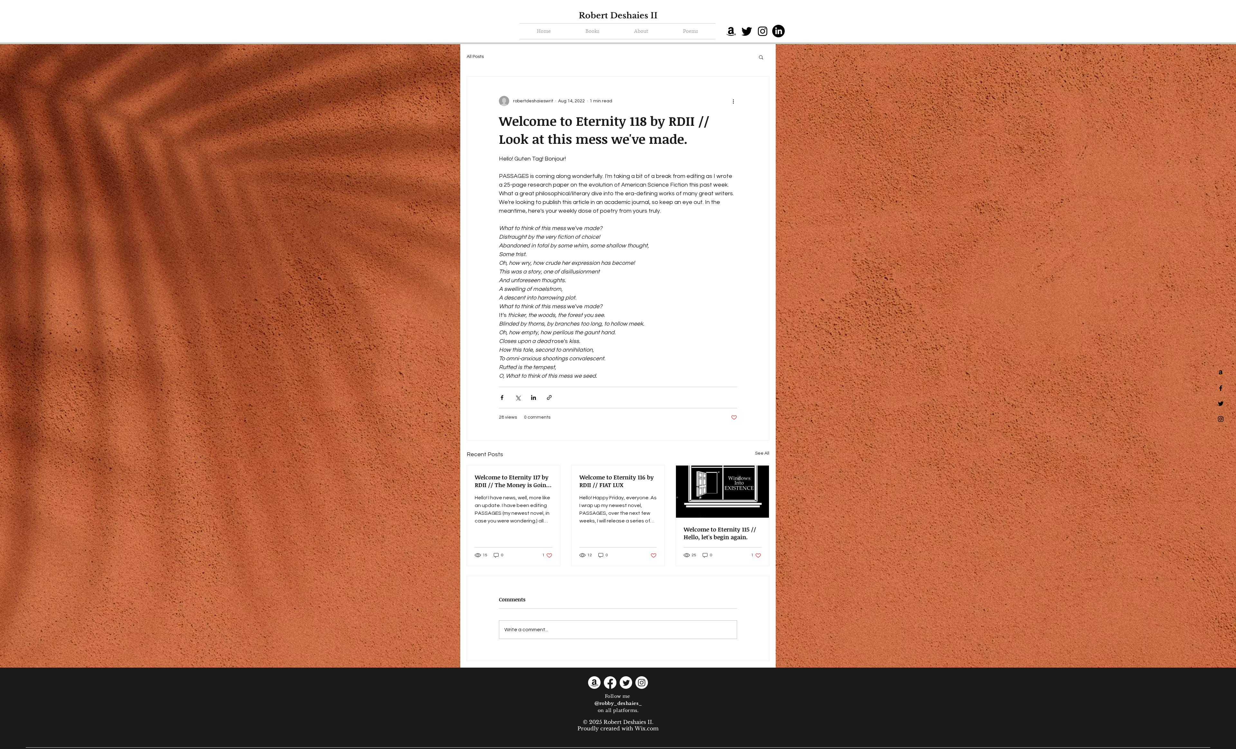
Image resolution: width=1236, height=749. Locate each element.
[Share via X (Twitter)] (518, 397)
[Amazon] (731, 31)
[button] (761, 57)
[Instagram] (762, 31)
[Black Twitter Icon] (1220, 403)
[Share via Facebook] (502, 397)
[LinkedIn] (778, 31)
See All (762, 453)
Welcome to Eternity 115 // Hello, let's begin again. (720, 533)
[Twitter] (747, 31)
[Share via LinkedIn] (533, 397)
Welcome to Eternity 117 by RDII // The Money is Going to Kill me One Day (512, 481)
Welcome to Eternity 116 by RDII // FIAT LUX (616, 481)
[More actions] (733, 101)
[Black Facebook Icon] (1220, 388)
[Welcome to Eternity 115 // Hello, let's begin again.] (722, 492)
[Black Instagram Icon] (1220, 419)
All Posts (475, 56)
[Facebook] (610, 682)
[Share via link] (549, 397)
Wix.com (647, 728)
